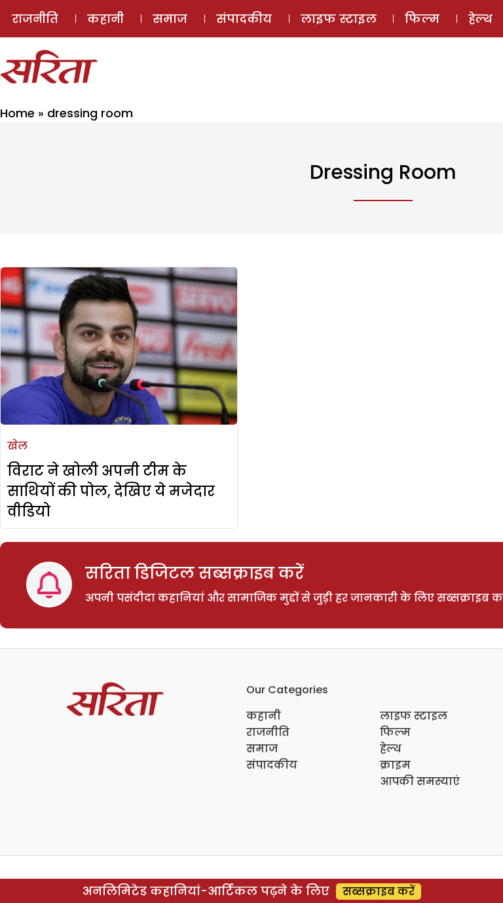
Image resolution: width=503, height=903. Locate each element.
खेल (17, 445)
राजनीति (35, 18)
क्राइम (395, 765)
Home (17, 113)
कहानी (105, 18)
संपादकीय (244, 18)
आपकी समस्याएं (420, 781)
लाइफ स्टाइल (339, 18)
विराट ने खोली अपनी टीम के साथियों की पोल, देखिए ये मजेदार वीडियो (111, 491)
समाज (170, 18)
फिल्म (422, 18)
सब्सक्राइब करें (379, 891)
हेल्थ (390, 748)
